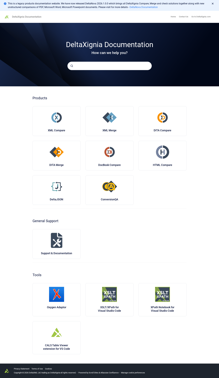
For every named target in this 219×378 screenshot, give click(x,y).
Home (173, 16)
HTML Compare (162, 165)
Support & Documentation (56, 253)
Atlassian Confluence (110, 373)
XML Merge (109, 130)
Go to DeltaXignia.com (201, 16)
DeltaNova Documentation (144, 7)
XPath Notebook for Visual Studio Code (162, 309)
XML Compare (56, 130)
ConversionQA (109, 199)
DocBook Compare (109, 165)
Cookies (48, 369)
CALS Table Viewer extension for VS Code (56, 347)
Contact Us (183, 16)
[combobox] (110, 66)
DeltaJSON (56, 199)
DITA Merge (56, 165)
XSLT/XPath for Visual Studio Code (109, 309)
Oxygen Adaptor (56, 307)
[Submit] (71, 65)
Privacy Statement (21, 369)
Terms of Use (37, 369)
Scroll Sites (93, 373)
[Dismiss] (212, 3)
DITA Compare (162, 130)
